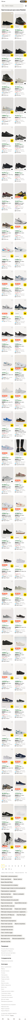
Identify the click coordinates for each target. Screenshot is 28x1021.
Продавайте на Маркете (7, 950)
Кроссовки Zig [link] (20, 117)
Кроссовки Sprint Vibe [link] (6, 741)
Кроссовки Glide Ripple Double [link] (19, 375)
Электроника (4, 975)
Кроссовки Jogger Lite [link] (19, 262)
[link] (9, 876)
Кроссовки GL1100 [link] (6, 262)
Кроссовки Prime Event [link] (19, 768)
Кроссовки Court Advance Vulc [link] (6, 628)
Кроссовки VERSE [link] (6, 600)
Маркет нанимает (5, 1008)
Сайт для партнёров (6, 955)
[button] (26, 6)
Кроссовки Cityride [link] (19, 347)
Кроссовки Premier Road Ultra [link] (19, 146)
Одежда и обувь (5, 977)
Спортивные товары (6, 993)
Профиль (25, 1019)
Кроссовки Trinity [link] (6, 204)
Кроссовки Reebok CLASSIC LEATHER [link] (19, 32)
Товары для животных (6, 995)
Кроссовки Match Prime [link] (6, 460)
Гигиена (3, 973)
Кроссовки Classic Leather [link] (19, 89)
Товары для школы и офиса (7, 991)
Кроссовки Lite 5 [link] (7, 375)
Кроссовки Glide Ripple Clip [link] (6, 655)
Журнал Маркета (5, 1010)
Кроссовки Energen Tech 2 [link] (6, 431)
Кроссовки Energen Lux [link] (19, 796)
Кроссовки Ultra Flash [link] (19, 516)
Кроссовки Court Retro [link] (19, 600)
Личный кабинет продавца (7, 948)
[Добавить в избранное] (12, 14)
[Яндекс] (12, 1015)
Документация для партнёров (8, 953)
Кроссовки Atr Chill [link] (7, 403)
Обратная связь (5, 1006)
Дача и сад (3, 987)
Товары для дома (5, 979)
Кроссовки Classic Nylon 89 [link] (19, 487)
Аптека (3, 981)
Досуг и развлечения (6, 966)
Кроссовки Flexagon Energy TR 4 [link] (7, 291)
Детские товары (5, 999)
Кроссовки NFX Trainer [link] (6, 572)
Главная (3, 1019)
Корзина (19, 1019)
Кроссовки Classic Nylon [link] (19, 460)
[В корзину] (12, 26)
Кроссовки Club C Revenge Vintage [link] (20, 431)
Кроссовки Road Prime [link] (19, 319)
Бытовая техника (5, 970)
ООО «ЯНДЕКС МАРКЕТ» (11, 1013)
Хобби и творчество (6, 985)
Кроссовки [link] (6, 32)
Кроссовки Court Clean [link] (19, 543)
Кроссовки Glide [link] (6, 146)
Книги (2, 989)
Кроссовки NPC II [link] (6, 684)
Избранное (14, 1019)
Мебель (3, 968)
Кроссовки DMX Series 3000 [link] (19, 204)
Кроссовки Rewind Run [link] (19, 655)
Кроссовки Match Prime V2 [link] (19, 712)
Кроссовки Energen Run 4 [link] (19, 291)
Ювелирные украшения (6, 1001)
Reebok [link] (4, 32)
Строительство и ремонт (7, 997)
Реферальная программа (7, 960)
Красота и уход (4, 983)
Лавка (8, 1019)
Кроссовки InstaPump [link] (19, 175)
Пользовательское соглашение (8, 1004)
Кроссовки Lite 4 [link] (20, 628)
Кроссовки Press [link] (19, 233)
